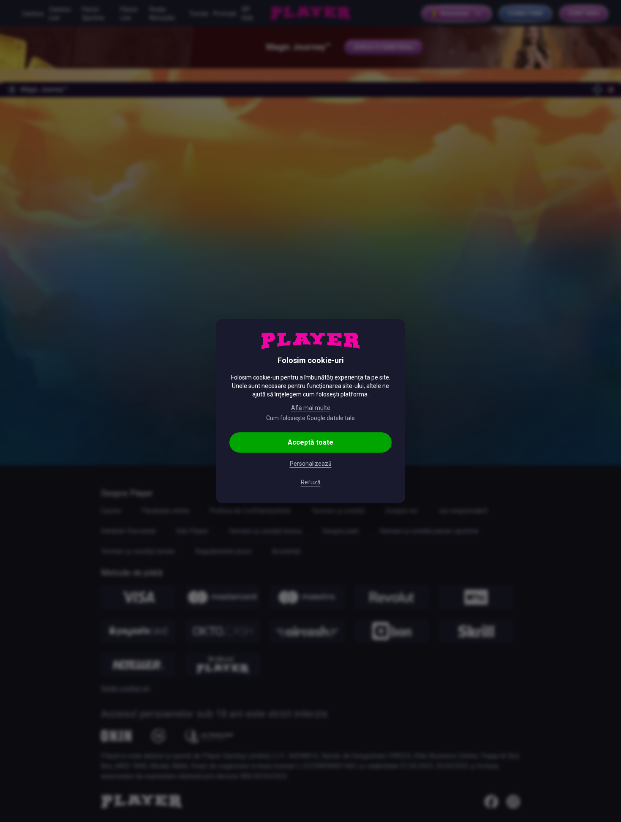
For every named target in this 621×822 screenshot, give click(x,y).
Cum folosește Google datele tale (310, 418)
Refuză (311, 482)
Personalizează (311, 463)
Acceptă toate (310, 442)
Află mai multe (310, 407)
